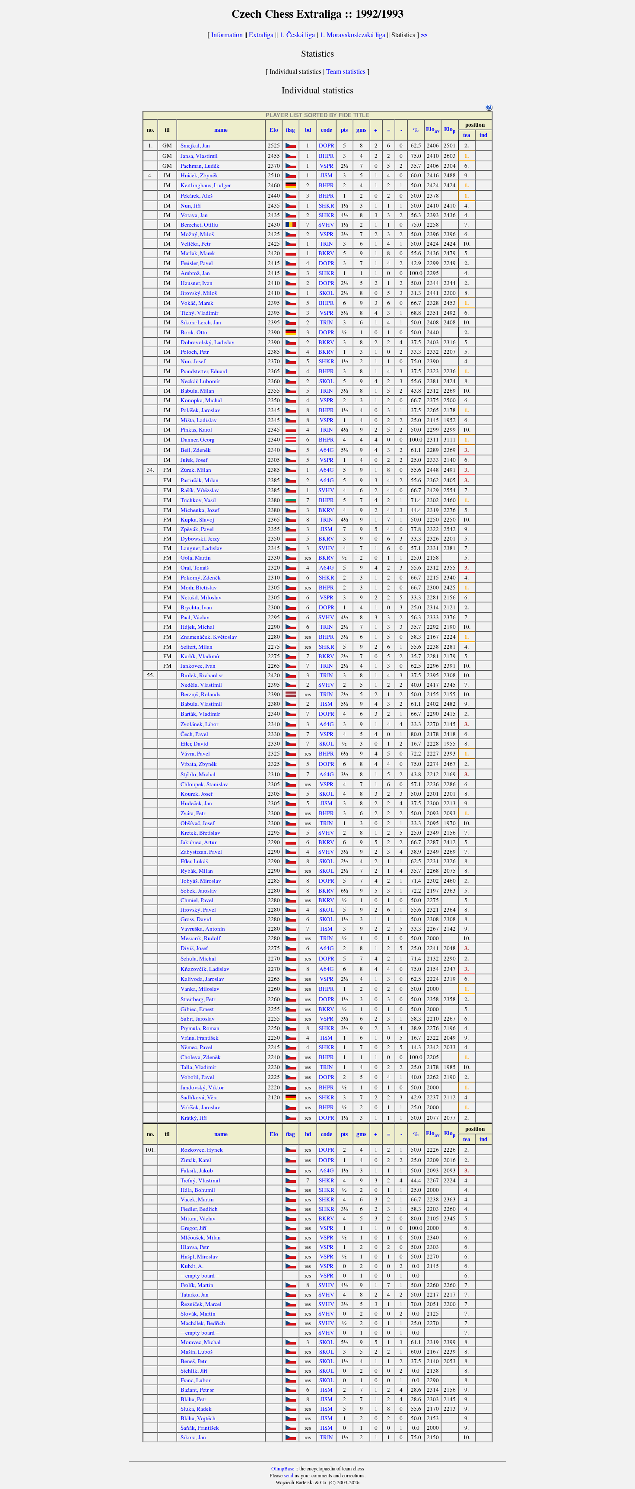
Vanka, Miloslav (200, 989)
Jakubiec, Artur (198, 842)
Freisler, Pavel (197, 263)
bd (308, 129)
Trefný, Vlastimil (200, 1180)
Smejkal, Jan (195, 145)
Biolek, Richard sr (202, 675)
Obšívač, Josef (197, 823)
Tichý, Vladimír (199, 313)
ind (483, 135)
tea (466, 135)
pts (344, 129)
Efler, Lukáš (194, 861)
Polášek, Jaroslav (200, 410)
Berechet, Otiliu (199, 224)
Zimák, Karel (196, 1160)
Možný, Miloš (197, 234)
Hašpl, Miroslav (199, 1256)
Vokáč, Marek (197, 303)
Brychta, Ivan (196, 607)
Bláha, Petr (193, 1399)
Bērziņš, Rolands (200, 694)
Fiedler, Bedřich (199, 1209)
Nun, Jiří (191, 205)
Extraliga (261, 34)
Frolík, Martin (197, 1285)
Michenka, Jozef (200, 510)
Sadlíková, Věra (199, 1097)
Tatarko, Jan (195, 1294)
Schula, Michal (198, 958)
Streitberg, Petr (198, 999)
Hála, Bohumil (198, 1190)
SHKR (326, 205)
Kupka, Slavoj (197, 519)
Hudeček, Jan (196, 803)
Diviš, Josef (194, 948)
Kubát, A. (192, 1266)
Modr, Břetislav (199, 587)
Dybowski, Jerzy (200, 538)
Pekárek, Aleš (197, 195)
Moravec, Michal (201, 1342)
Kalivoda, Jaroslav (202, 979)
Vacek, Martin (197, 1199)
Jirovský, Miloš (199, 293)
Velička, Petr (195, 243)
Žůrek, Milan (196, 470)
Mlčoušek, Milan (201, 1237)
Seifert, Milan (197, 646)
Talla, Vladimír (198, 1067)
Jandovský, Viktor (202, 1087)
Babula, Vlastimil (201, 704)
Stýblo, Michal (198, 774)
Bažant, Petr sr (197, 1389)
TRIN (326, 243)
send (288, 1475)
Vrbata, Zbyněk (199, 764)
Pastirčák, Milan (200, 480)
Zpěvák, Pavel (197, 529)
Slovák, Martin (198, 1313)
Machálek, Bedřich (203, 1323)
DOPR (326, 145)
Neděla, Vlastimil (201, 684)
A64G (326, 450)
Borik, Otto (194, 332)
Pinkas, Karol (196, 429)
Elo (274, 129)
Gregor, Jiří (193, 1228)
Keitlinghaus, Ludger (206, 185)
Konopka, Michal (201, 400)
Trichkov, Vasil (198, 500)
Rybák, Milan (197, 870)
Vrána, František (200, 1037)
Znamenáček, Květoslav (209, 636)
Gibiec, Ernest (197, 1009)
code (326, 129)
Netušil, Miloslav (201, 597)
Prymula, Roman (200, 1028)
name (221, 129)
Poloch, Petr (195, 351)
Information (227, 34)
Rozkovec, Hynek (202, 1149)
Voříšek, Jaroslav (200, 1107)
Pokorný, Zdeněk (201, 577)
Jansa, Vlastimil (199, 156)
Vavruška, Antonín (203, 928)
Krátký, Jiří (194, 1117)
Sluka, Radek (196, 1408)
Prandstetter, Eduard (204, 371)
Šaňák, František (200, 1427)
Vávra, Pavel (195, 753)
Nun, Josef (193, 361)
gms (361, 129)
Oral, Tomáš (195, 567)
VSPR (326, 166)
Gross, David (196, 919)
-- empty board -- (200, 1275)
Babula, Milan (197, 390)
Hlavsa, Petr (195, 1247)
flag (290, 129)
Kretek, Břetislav (200, 832)
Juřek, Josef (194, 460)
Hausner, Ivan (197, 283)
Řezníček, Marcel (201, 1304)
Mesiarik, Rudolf (200, 938)
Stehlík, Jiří (194, 1370)
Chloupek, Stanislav (204, 784)
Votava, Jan (194, 215)
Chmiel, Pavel (197, 900)
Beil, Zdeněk (196, 450)
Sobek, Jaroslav (199, 890)
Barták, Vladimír (200, 713)
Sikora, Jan (193, 1437)
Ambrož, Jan (195, 273)
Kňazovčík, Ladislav (205, 969)
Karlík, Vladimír (200, 656)
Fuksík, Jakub (197, 1170)
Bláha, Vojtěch (198, 1418)
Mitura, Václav (198, 1218)
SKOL (326, 293)
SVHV (326, 224)
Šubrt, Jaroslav (198, 1018)
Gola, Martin (196, 557)
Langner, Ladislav (201, 548)
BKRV (326, 253)
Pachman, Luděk (200, 166)
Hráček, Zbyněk (199, 175)
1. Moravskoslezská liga (352, 34)
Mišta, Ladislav (199, 420)
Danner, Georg (198, 439)
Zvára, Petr (193, 813)
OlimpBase (282, 1468)
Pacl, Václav (195, 617)
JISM (327, 175)
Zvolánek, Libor (199, 724)
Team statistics (345, 71)
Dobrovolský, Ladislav (208, 342)
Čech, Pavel (194, 734)
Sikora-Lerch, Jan (201, 322)
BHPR (326, 156)
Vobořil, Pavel (197, 1077)
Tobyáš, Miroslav (201, 880)
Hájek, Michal (197, 627)
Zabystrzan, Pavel (201, 851)
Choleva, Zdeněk (201, 1057)
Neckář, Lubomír (200, 381)
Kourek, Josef (197, 793)
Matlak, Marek (198, 253)
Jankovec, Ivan (198, 665)
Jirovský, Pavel (198, 909)
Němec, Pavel (197, 1047)
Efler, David (194, 743)
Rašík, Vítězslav (200, 490)
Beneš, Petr (193, 1361)
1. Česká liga (297, 34)
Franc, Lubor (195, 1380)
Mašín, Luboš (197, 1351)
